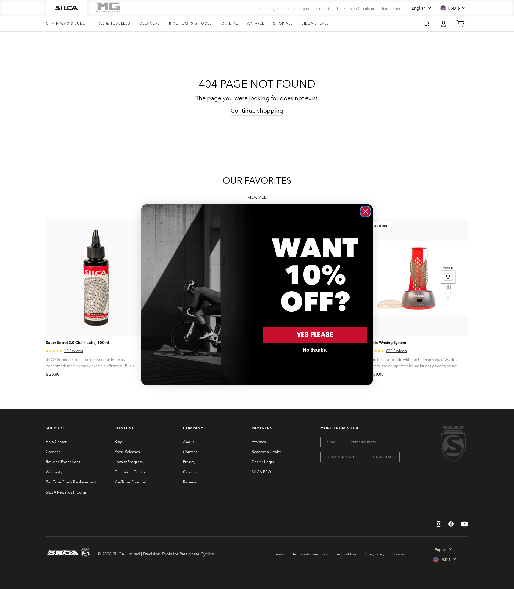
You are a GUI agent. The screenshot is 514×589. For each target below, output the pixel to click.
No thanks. (315, 350)
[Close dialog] (365, 211)
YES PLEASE (315, 334)
